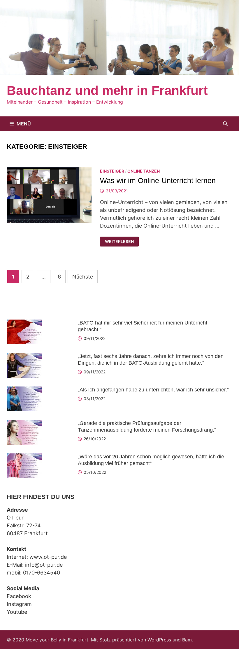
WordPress (159, 640)
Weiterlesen (119, 242)
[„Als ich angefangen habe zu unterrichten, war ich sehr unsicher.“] (24, 390)
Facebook (19, 596)
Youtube (17, 612)
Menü (24, 124)
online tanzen (143, 171)
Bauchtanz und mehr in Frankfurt (107, 90)
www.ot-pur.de (48, 557)
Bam (187, 640)
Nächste (82, 277)
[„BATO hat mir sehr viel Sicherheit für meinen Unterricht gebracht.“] (24, 323)
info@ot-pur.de (44, 565)
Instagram (19, 604)
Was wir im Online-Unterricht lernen (158, 180)
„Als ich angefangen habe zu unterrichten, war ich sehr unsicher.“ (153, 390)
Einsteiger (112, 171)
